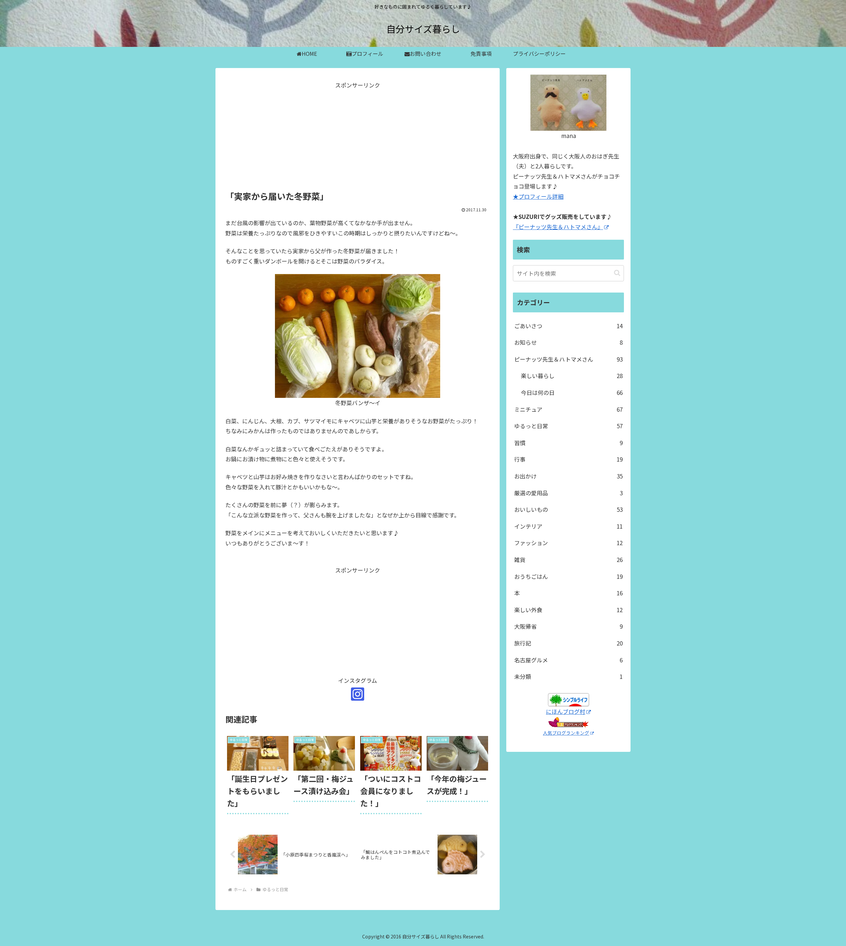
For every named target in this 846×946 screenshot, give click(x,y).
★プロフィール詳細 (538, 196)
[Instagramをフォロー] (357, 694)
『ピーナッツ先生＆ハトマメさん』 (558, 227)
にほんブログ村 (565, 711)
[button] (617, 273)
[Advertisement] (357, 136)
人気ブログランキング (566, 732)
